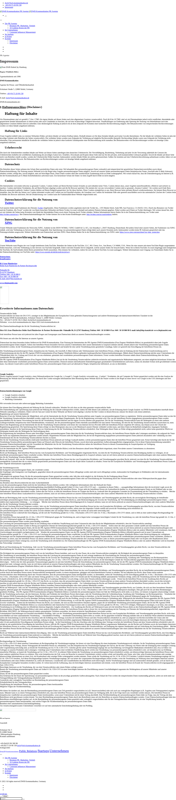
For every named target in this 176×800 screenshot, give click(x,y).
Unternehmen (59, 751)
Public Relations (28, 751)
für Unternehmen (11, 30)
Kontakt (8, 39)
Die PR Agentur (11, 24)
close (5, 796)
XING (8, 222)
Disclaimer (14, 43)
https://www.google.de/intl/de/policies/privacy (52, 252)
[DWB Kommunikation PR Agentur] (29, 11)
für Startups (9, 34)
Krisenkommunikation (12, 751)
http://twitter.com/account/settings (99, 214)
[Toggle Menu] (1, 754)
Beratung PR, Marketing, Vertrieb (22, 26)
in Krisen (8, 36)
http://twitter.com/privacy (9, 214)
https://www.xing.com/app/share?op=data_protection (140, 232)
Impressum (9, 7)
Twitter (9, 202)
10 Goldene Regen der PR (20, 28)
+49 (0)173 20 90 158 (13, 5)
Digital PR (3, 751)
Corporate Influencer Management (23, 32)
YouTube (10, 240)
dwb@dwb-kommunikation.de (16, 3)
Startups (43, 751)
